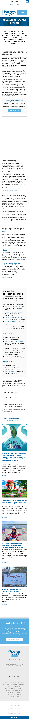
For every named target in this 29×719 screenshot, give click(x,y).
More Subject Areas (7, 277)
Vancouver (10, 694)
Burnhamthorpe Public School (13, 321)
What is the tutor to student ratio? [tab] (14, 401)
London (10, 686)
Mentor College (9, 368)
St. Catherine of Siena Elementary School (14, 351)
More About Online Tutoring (9, 190)
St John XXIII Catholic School (12, 347)
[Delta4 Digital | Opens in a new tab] (14, 710)
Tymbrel (18, 713)
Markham (17, 686)
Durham (6, 682)
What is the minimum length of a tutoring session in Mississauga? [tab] (13, 405)
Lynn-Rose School (10, 371)
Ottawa (8, 690)
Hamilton (6, 684)
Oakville (20, 688)
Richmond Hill (10, 692)
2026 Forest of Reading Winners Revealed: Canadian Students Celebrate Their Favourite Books (12, 545)
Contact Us (13, 110)
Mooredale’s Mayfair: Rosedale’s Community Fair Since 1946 (12, 590)
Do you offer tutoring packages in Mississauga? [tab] (14, 410)
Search (11, 705)
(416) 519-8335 (15, 2)
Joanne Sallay (6, 462)
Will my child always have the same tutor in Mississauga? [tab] (14, 396)
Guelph (22, 682)
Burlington (9, 680)
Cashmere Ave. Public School (12, 327)
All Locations (15, 696)
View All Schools (7, 333)
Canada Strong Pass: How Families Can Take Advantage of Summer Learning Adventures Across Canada (14, 502)
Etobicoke (14, 682)
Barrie (21, 679)
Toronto (19, 692)
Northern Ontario (10, 688)
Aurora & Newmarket (11, 679)
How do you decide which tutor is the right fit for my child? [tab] (15, 391)
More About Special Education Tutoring (13, 224)
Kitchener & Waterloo (18, 684)
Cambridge (19, 680)
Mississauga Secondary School (13, 306)
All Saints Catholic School (12, 356)
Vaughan (18, 694)
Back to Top (17, 705)
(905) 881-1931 (15, 4)
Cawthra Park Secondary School (13, 317)
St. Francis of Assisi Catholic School (14, 341)
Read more (4, 475)
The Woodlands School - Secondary (14, 312)
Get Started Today (13, 639)
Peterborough (17, 690)
